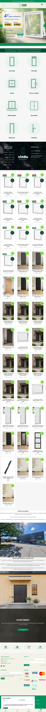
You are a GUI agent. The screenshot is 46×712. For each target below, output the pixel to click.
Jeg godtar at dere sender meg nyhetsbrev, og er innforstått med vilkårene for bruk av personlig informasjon (11, 676)
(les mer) (24, 705)
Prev (1, 26)
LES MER (23, 522)
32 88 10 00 (37, 150)
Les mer (21, 678)
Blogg (38, 700)
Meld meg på (23, 629)
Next (45, 26)
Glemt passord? (43, 665)
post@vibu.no (37, 153)
